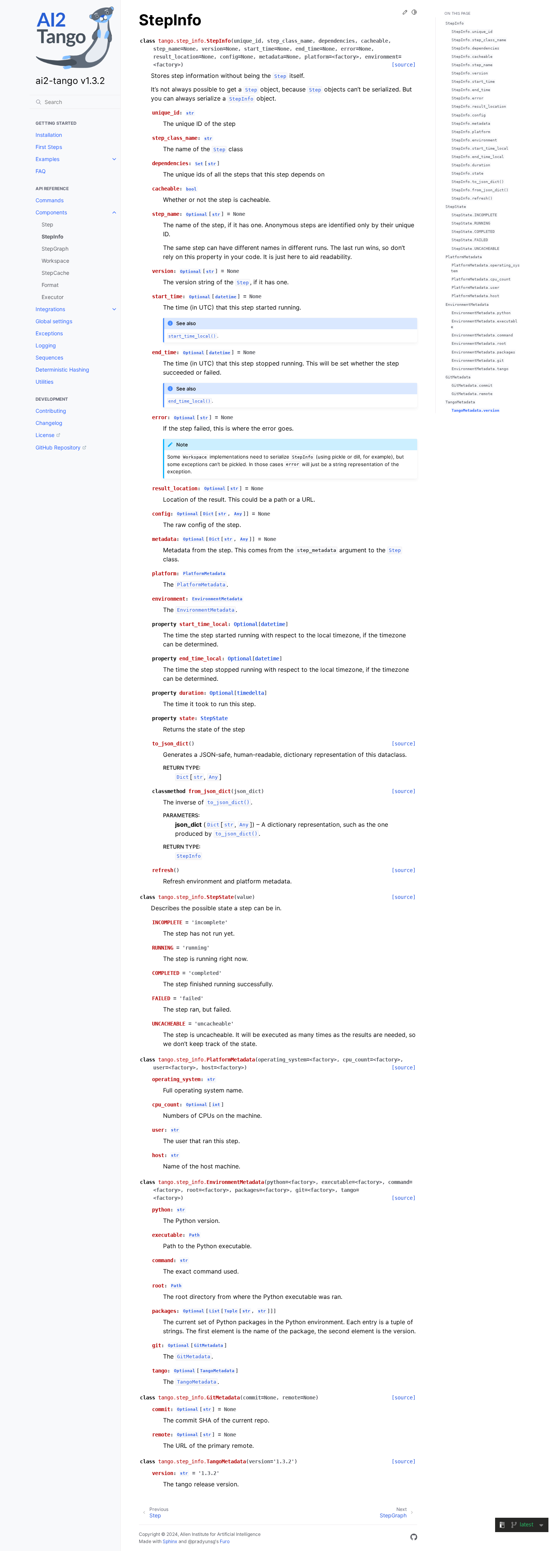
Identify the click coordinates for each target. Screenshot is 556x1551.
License (45, 435)
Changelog (49, 423)
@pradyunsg (201, 1541)
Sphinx (170, 1541)
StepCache (55, 273)
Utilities (44, 381)
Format (50, 285)
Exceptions (49, 333)
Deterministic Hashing (62, 369)
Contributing (51, 411)
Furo (225, 1541)
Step (47, 224)
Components (51, 212)
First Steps (49, 147)
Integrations (50, 309)
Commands (50, 200)
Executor (53, 297)
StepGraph (55, 248)
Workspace (55, 260)
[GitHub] (413, 1538)
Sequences (49, 357)
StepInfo (53, 236)
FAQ (41, 171)
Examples (47, 159)
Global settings (54, 321)
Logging (46, 345)
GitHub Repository (58, 447)
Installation (49, 135)
